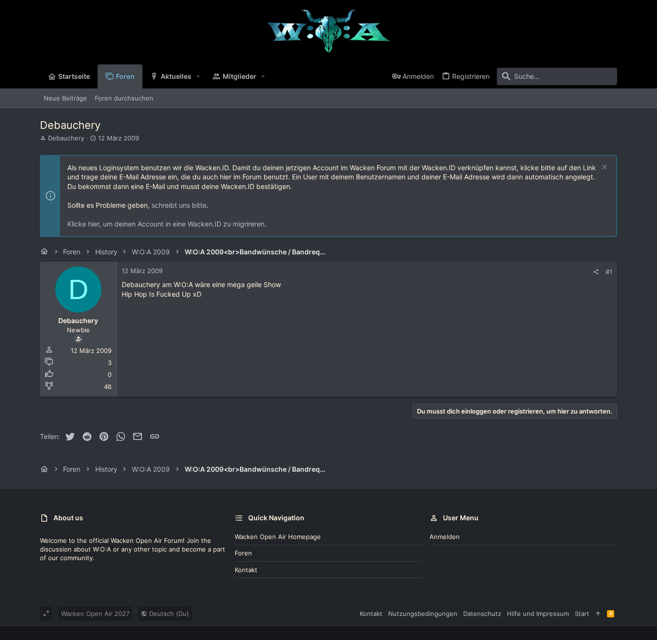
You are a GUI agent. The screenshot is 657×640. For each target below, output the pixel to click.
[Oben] (598, 613)
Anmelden (445, 536)
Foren (243, 553)
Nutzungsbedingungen (422, 613)
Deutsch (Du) (168, 613)
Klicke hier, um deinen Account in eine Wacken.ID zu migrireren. (166, 224)
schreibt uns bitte (179, 205)
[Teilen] (595, 271)
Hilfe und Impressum (538, 613)
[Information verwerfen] (603, 168)
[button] (198, 76)
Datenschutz (482, 613)
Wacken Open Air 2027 (95, 613)
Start (582, 613)
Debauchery (66, 138)
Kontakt (246, 570)
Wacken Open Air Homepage (278, 536)
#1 (609, 272)
